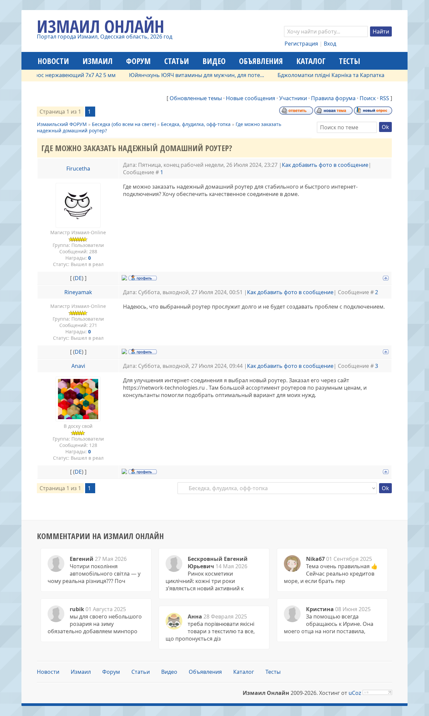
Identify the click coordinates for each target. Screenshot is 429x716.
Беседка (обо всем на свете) (124, 124)
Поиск (368, 98)
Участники (293, 98)
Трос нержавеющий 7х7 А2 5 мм (64, 75)
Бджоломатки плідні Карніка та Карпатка (321, 75)
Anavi (78, 366)
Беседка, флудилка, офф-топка (196, 124)
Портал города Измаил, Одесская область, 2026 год (104, 36)
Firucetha (78, 168)
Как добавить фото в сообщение (325, 165)
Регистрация (301, 43)
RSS (384, 98)
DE (78, 278)
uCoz (355, 693)
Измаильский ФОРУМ (62, 124)
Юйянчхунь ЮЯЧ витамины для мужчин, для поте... (186, 75)
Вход (330, 43)
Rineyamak (78, 292)
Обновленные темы (196, 98)
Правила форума (333, 98)
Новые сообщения (250, 98)
